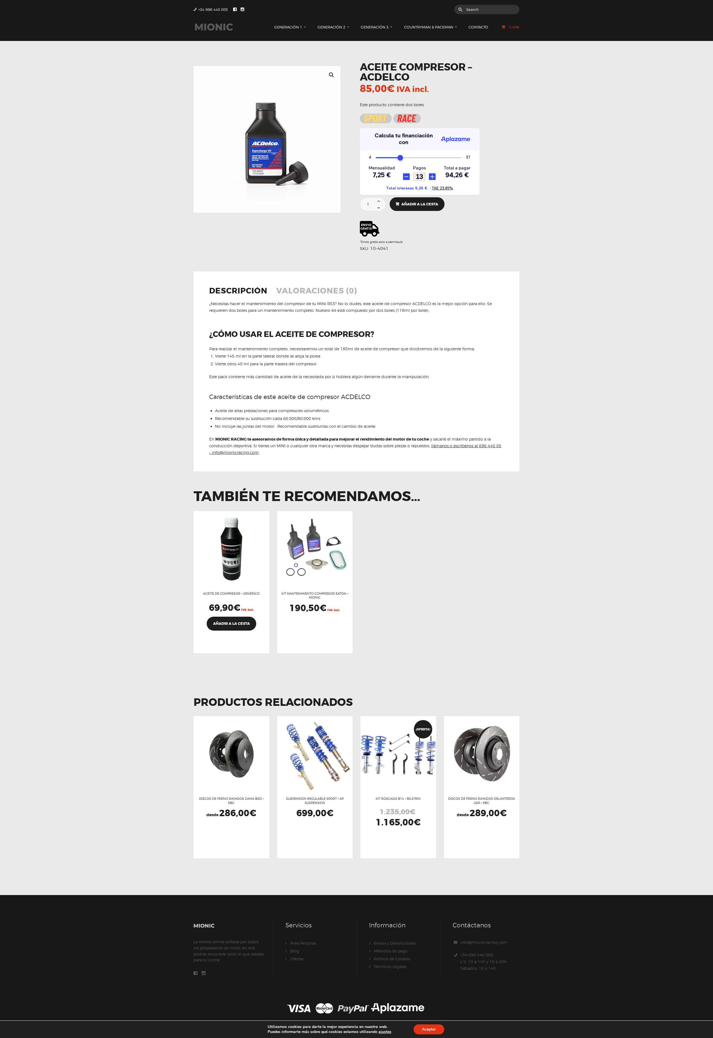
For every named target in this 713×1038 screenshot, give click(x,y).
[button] (331, 75)
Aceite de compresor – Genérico (231, 593)
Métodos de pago (390, 951)
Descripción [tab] (238, 291)
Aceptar (429, 1029)
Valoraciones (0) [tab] (316, 291)
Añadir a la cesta (419, 204)
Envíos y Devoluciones (395, 943)
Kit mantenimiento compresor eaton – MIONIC (314, 595)
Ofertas (297, 958)
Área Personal (303, 943)
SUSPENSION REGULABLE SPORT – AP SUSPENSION (315, 800)
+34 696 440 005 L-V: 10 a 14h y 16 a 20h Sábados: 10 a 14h (483, 961)
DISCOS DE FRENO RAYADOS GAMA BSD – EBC (231, 800)
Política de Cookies (392, 958)
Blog (294, 951)
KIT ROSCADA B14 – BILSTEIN (398, 799)
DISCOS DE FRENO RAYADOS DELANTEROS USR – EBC (481, 800)
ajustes (385, 1031)
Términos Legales (390, 966)
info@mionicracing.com (483, 942)
